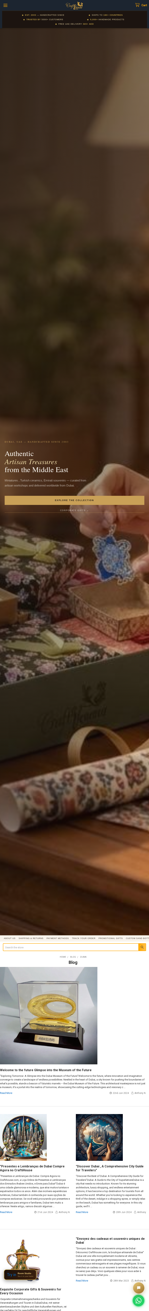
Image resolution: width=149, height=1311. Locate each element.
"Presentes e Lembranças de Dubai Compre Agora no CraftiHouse (32, 1168)
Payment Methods (58, 938)
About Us (10, 938)
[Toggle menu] (5, 5)
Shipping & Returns (31, 938)
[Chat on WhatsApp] (138, 1300)
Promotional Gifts (111, 938)
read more (6, 1093)
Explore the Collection (74, 500)
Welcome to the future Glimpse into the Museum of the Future (46, 1070)
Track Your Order (83, 938)
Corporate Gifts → (74, 510)
